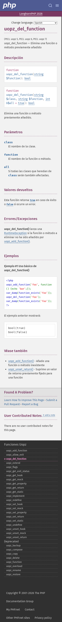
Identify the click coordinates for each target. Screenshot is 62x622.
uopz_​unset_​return (16, 537)
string (38, 74)
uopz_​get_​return (15, 487)
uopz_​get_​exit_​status (17, 471)
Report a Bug (30, 404)
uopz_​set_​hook (14, 504)
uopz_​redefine (14, 500)
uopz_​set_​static (14, 520)
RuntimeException (15, 233)
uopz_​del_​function (16, 458)
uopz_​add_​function (16, 450)
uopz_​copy (12, 553)
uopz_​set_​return (15, 516)
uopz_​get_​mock (14, 479)
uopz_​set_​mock (14, 508)
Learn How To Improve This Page (24, 400)
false (9, 204)
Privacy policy (43, 617)
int (47, 99)
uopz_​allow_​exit (15, 454)
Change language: (22, 22)
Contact (29, 609)
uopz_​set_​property (16, 512)
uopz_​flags (12, 467)
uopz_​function (14, 562)
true (21, 103)
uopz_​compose (14, 549)
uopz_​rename (13, 570)
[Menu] (57, 5)
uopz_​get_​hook (14, 475)
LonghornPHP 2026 (31, 13)
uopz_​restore (13, 574)
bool (27, 78)
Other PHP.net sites (18, 617)
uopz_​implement (15, 496)
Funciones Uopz (15, 444)
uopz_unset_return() (20, 369)
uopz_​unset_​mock (16, 533)
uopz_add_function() (17, 241)
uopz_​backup (13, 545)
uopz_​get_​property (16, 483)
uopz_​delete (13, 557)
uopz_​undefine (14, 524)
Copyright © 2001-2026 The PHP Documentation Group (25, 597)
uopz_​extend (13, 463)
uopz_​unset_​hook (15, 529)
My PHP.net (13, 609)
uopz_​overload (14, 566)
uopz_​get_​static (14, 491)
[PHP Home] (10, 5)
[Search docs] (50, 5)
